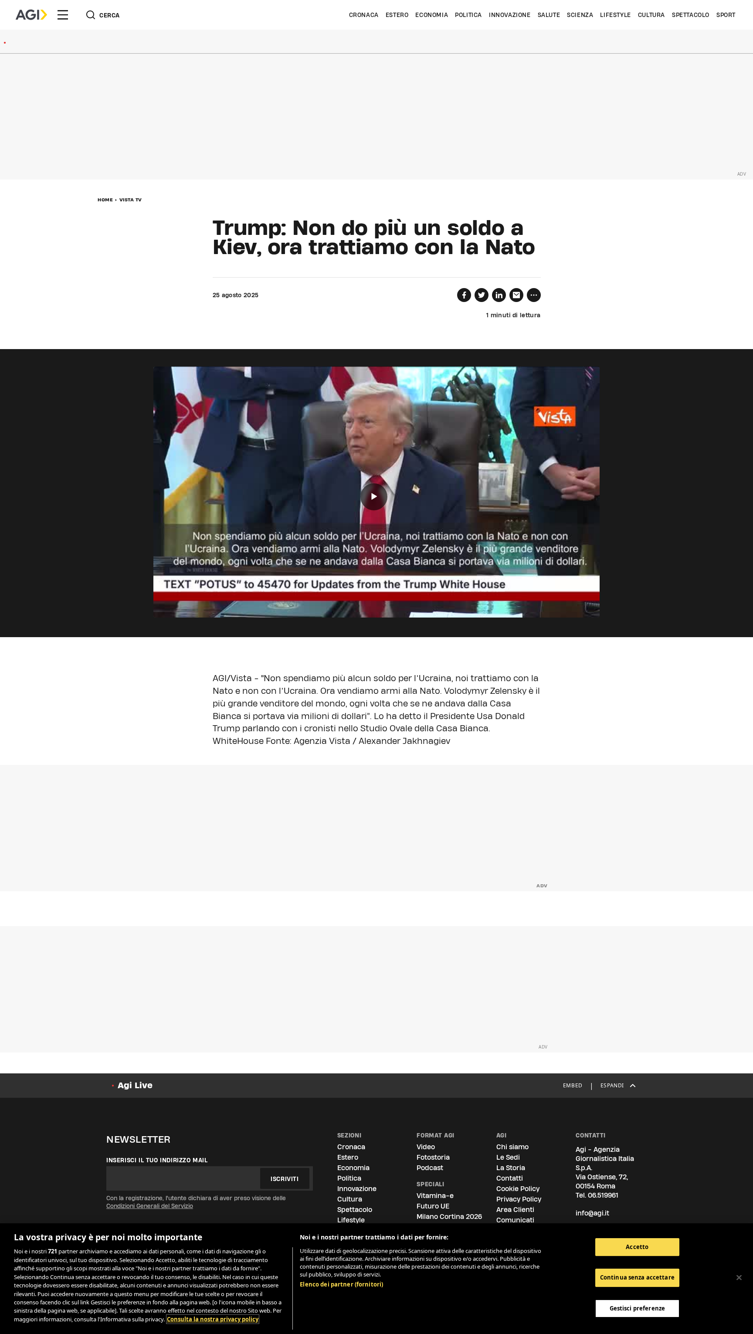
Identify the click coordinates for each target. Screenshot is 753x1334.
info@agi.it (592, 1213)
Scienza (580, 14)
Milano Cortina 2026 (449, 1216)
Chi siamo (512, 1147)
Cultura (651, 14)
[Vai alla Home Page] (31, 14)
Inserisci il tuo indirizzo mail (157, 1160)
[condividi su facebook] (464, 295)
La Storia (510, 1168)
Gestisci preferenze (637, 1309)
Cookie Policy (517, 1189)
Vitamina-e (435, 1195)
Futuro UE (433, 1206)
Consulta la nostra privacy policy (212, 1319)
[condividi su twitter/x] (481, 295)
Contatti (509, 1178)
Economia (431, 14)
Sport (726, 14)
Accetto (637, 1247)
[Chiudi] (739, 1277)
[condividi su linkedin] (499, 295)
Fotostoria (433, 1157)
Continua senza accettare (637, 1278)
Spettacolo (690, 14)
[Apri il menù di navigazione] (62, 14)
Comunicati (515, 1220)
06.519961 (603, 1195)
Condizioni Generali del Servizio (149, 1205)
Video (426, 1147)
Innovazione (510, 14)
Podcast (430, 1168)
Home (105, 200)
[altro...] (534, 295)
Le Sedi (508, 1157)
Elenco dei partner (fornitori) (341, 1284)
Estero (397, 14)
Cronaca (364, 14)
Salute (549, 14)
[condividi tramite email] (516, 295)
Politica (468, 14)
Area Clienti (515, 1209)
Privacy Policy (518, 1199)
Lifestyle (615, 14)
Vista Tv (130, 200)
